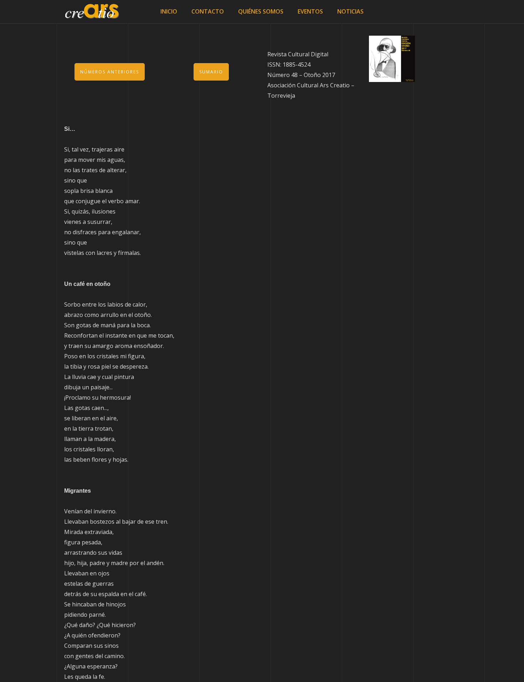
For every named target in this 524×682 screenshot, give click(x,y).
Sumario (211, 72)
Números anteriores (109, 72)
